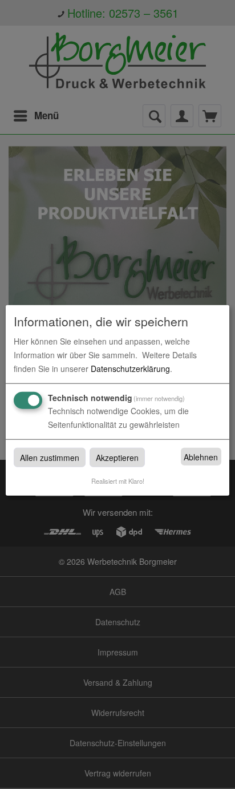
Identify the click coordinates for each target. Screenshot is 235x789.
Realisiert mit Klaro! (117, 480)
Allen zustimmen (49, 457)
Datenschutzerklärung (130, 368)
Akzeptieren (117, 457)
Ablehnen (201, 457)
